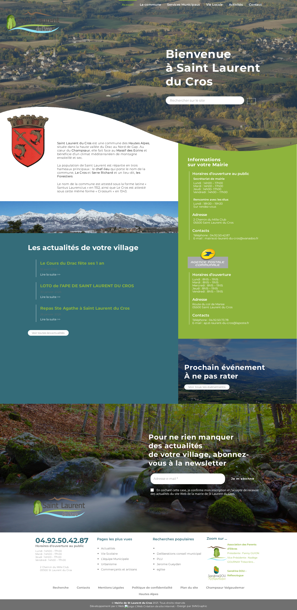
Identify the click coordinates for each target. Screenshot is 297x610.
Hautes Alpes (148, 594)
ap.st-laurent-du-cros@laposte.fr (226, 323)
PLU (160, 559)
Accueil (128, 4)
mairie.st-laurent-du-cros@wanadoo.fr (231, 238)
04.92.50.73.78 (219, 320)
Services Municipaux (183, 4)
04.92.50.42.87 (220, 235)
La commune (150, 4)
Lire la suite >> (50, 274)
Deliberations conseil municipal (179, 553)
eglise (161, 569)
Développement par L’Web (107, 606)
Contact (255, 4)
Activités (236, 4)
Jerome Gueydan (169, 564)
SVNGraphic (199, 606)
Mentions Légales (111, 587)
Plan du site (189, 587)
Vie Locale (214, 4)
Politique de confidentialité (152, 587)
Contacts (83, 587)
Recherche (61, 587)
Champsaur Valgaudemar (225, 587)
